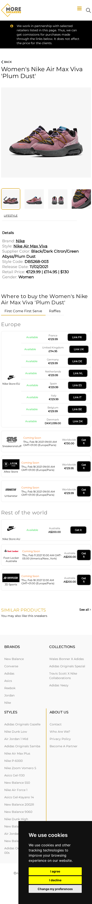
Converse (11, 666)
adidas (9, 673)
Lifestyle (11, 215)
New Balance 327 (17, 841)
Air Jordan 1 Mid (16, 739)
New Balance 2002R (19, 804)
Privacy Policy (60, 739)
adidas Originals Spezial (67, 666)
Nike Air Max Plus (17, 753)
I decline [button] (55, 880)
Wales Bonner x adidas (66, 659)
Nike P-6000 (13, 761)
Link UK (79, 349)
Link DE (77, 361)
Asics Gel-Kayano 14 (19, 797)
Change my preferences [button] (55, 889)
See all (84, 610)
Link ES (77, 385)
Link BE (77, 409)
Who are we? (60, 732)
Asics (8, 681)
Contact (56, 724)
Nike (7, 703)
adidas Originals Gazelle (22, 724)
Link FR (77, 337)
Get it (84, 441)
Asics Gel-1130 (14, 775)
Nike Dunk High (16, 819)
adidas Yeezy (58, 685)
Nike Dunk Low (15, 732)
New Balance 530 (17, 826)
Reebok (9, 688)
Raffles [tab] (55, 311)
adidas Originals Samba (22, 746)
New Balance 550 (17, 783)
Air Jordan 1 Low (16, 834)
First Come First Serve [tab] (23, 311)
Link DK (78, 421)
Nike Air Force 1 (15, 790)
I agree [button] (55, 871)
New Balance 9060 (18, 812)
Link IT (77, 397)
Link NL (78, 373)
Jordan (9, 695)
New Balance (14, 659)
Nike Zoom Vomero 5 (20, 768)
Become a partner (63, 746)
